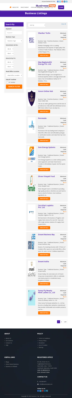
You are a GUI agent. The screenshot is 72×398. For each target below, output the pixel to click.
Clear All (63, 24)
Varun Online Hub (45, 91)
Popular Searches (37, 7)
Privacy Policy (42, 340)
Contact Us (9, 343)
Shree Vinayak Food (46, 176)
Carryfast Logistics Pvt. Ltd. (45, 206)
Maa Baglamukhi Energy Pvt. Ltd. (45, 63)
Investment (25, 7)
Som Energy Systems (46, 147)
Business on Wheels (11, 366)
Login (61, 7)
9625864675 (42, 381)
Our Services (9, 340)
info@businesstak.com (46, 384)
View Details (44, 55)
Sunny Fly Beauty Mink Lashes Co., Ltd (46, 291)
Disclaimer (42, 343)
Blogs (47, 7)
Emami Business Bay (46, 234)
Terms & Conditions (44, 338)
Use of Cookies (43, 345)
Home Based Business (12, 364)
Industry (15, 7)
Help (7, 345)
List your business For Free (48, 1)
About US (8, 338)
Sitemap (41, 347)
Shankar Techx (44, 33)
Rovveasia (42, 118)
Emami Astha (43, 261)
